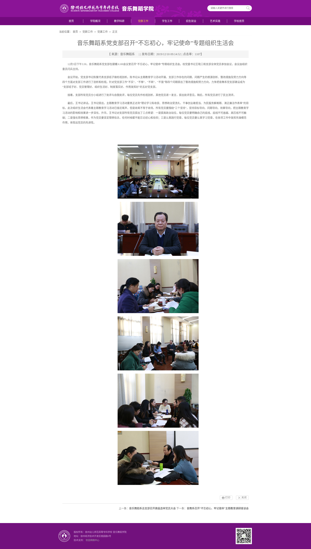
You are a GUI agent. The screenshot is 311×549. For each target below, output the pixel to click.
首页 (71, 21)
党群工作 (143, 21)
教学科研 (119, 21)
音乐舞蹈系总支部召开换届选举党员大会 (152, 508)
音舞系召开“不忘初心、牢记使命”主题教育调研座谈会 (218, 508)
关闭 (244, 497)
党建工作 (102, 31)
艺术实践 (215, 21)
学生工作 (167, 21)
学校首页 (239, 21)
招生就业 (191, 21)
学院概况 (95, 21)
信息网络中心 (92, 540)
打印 (227, 497)
